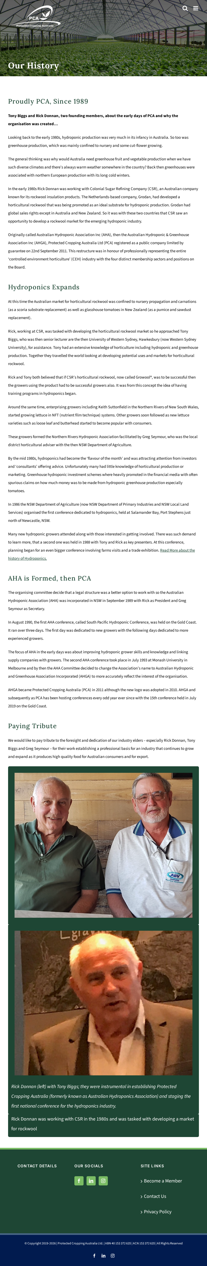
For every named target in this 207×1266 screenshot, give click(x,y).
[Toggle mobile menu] (196, 8)
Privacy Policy (157, 1211)
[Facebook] (79, 1180)
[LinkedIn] (91, 1180)
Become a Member (163, 1181)
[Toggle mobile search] (185, 8)
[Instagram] (103, 1180)
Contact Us (155, 1196)
